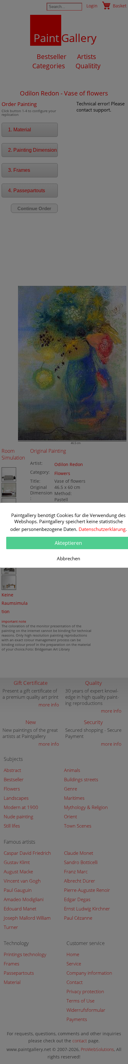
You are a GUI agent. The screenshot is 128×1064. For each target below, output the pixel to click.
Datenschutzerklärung (102, 529)
